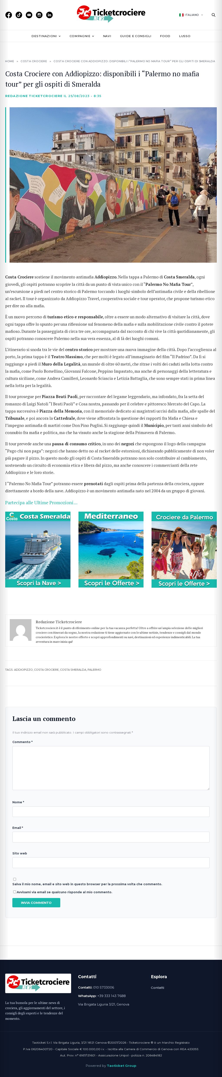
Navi (107, 36)
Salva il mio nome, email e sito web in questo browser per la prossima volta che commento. (87, 884)
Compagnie (80, 36)
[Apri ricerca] (213, 15)
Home (9, 61)
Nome (18, 802)
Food (165, 36)
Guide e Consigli (136, 36)
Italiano (192, 14)
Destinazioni (44, 36)
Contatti (157, 988)
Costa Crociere (34, 61)
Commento (22, 742)
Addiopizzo (23, 669)
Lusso (184, 36)
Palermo (94, 669)
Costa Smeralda (73, 669)
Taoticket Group (121, 1066)
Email (17, 828)
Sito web (19, 853)
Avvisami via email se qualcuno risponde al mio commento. (64, 892)
